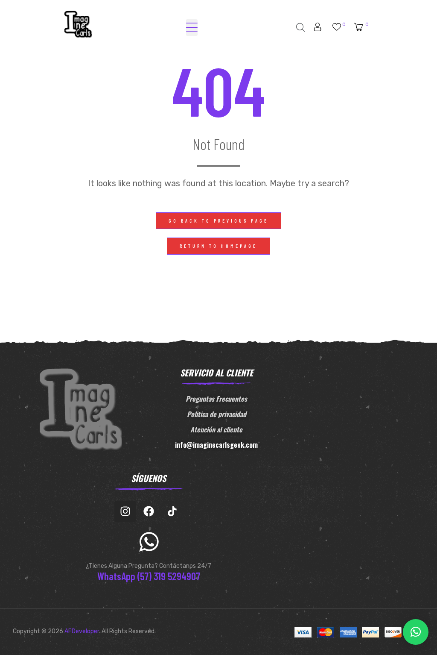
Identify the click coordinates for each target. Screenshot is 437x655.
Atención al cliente (216, 429)
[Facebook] (148, 511)
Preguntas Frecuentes (216, 399)
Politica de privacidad (216, 414)
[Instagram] (125, 511)
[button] (218, 220)
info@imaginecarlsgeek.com (216, 445)
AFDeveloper (81, 631)
